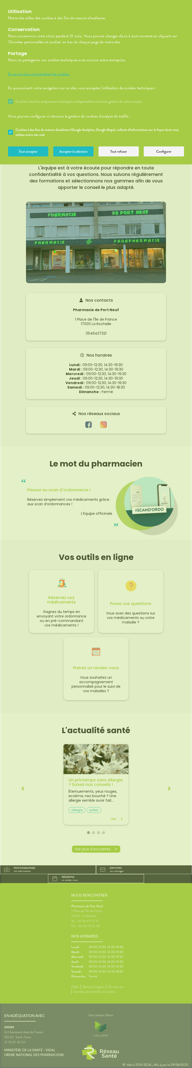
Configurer (164, 151)
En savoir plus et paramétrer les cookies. (39, 74)
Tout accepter (28, 151)
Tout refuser (118, 151)
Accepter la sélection (73, 151)
